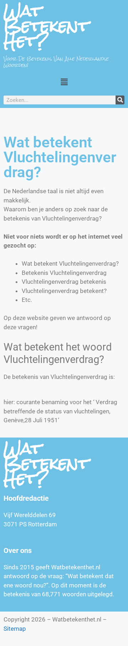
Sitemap (15, 628)
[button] (64, 81)
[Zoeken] (120, 100)
